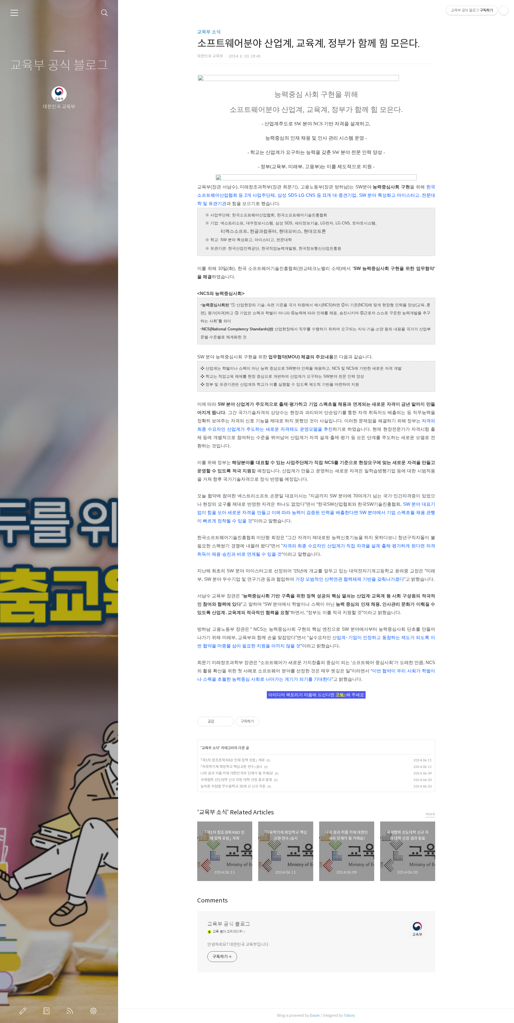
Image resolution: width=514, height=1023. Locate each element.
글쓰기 (24, 1011)
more (430, 813)
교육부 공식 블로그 (59, 65)
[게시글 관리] (227, 721)
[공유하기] (219, 721)
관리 (94, 1011)
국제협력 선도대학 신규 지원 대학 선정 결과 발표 (236, 779)
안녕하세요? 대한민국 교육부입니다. (238, 944)
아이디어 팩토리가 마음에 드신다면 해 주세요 (316, 695)
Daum (315, 1015)
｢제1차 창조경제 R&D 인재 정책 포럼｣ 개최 (232, 760)
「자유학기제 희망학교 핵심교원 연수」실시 (231, 766)
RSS (71, 1011)
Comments (212, 900)
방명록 (47, 1011)
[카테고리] (14, 13)
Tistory (349, 1015)
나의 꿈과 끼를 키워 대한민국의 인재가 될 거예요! (236, 773)
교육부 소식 (209, 32)
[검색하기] (104, 13)
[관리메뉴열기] (503, 10)
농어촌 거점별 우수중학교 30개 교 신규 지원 (233, 786)
